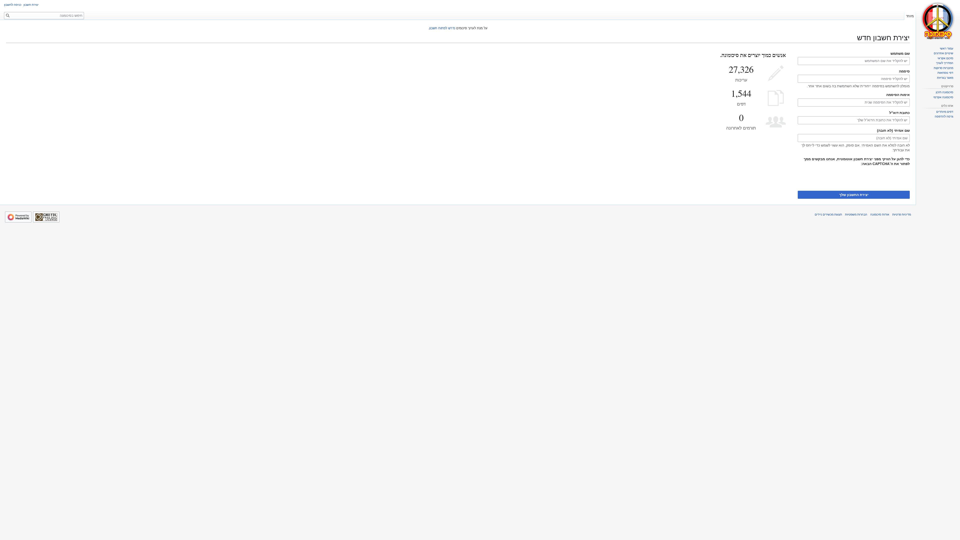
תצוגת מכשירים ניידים (828, 214)
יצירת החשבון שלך (853, 195)
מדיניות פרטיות (901, 214)
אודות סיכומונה (879, 214)
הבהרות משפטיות (856, 214)
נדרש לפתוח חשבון (442, 28)
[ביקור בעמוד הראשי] (938, 20)
